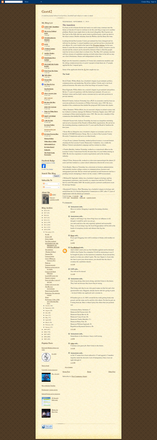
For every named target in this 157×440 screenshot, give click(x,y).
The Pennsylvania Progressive (49, 154)
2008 (45, 332)
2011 (45, 227)
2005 (45, 339)
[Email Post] (81, 196)
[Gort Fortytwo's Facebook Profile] (44, 167)
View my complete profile (54, 198)
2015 (45, 218)
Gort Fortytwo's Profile (48, 163)
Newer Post (66, 372)
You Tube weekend (50, 241)
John (72, 343)
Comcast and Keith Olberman (50, 272)
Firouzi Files (48, 80)
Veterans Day (49, 254)
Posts (46, 184)
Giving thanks (49, 239)
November (48, 232)
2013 (45, 222)
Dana (72, 235)
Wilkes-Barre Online (50, 141)
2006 (45, 337)
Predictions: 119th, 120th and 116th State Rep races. (52, 301)
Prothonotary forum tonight (50, 390)
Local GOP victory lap (51, 276)
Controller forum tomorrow (49, 370)
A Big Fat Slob (48, 121)
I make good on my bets (52, 284)
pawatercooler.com (50, 130)
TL (85, 69)
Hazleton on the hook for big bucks (52, 268)
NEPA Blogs (47, 75)
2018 (45, 210)
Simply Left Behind (50, 116)
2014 (45, 220)
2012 (45, 225)
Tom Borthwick (48, 89)
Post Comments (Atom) (79, 376)
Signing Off (48, 237)
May (46, 317)
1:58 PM (73, 339)
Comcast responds (50, 265)
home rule (82, 197)
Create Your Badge (47, 169)
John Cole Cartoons (50, 107)
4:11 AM (73, 274)
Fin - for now (55, 374)
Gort (54, 194)
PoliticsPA (47, 150)
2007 (45, 334)
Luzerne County (91, 197)
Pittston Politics (49, 139)
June (46, 315)
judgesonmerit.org (49, 144)
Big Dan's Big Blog (49, 102)
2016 (45, 215)
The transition (49, 249)
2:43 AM (73, 264)
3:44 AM (73, 348)
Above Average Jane (50, 93)
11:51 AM (73, 329)
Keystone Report (49, 147)
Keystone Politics (49, 125)
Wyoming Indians (99, 45)
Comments (48, 187)
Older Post (111, 372)
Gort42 (47, 11)
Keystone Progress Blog (51, 134)
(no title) (54, 354)
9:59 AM (73, 212)
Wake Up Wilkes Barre (51, 111)
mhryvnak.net (48, 98)
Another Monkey (49, 53)
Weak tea (47, 263)
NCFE (46, 44)
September (48, 308)
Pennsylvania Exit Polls (51, 291)
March (47, 322)
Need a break (45, 365)
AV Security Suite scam (55, 399)
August (47, 310)
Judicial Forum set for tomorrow (51, 394)
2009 (45, 329)
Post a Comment (69, 367)
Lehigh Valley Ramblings (51, 27)
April (47, 320)
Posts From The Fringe (51, 71)
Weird (47, 297)
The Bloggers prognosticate (50, 287)
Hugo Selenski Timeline (48, 385)
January (47, 327)
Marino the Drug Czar (55, 411)
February (48, 325)
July (46, 313)
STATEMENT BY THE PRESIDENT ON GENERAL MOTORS (52, 245)
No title (47, 234)
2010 (45, 229)
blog (68, 197)
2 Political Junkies (49, 49)
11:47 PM (73, 363)
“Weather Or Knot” (50, 252)
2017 (45, 213)
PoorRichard (75, 247)
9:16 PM (73, 243)
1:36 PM (73, 231)
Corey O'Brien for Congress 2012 (50, 259)
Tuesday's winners (50, 278)
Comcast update (49, 256)
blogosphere (74, 197)
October (47, 306)
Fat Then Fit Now (49, 84)
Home (89, 372)
